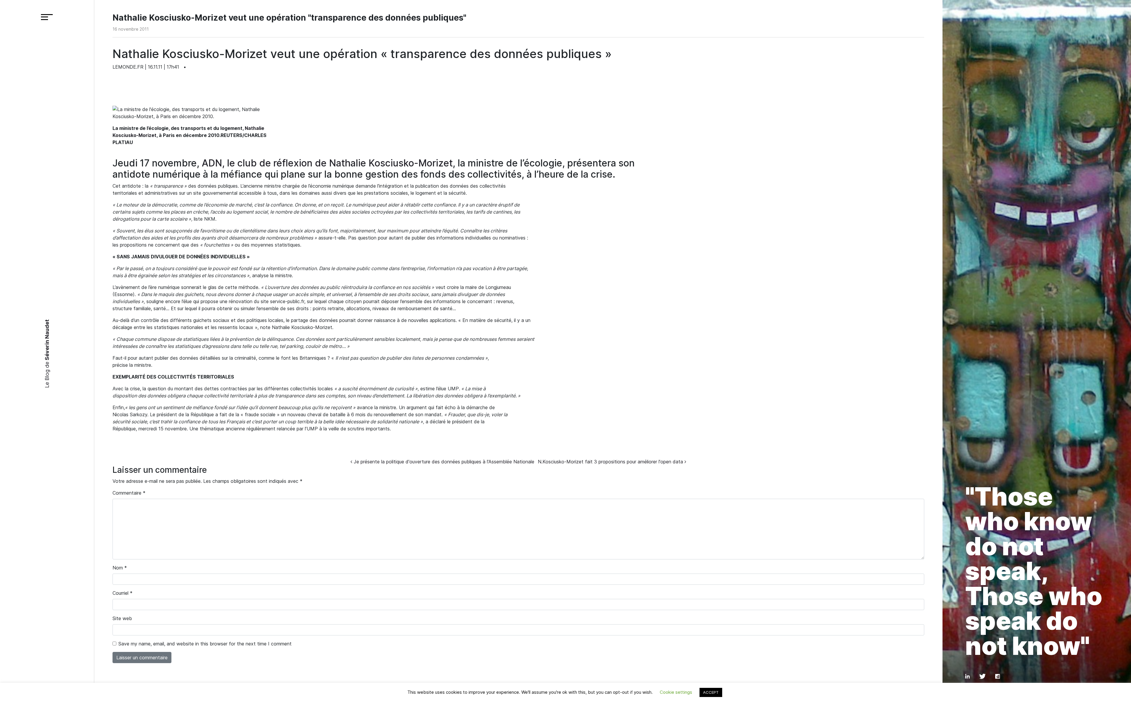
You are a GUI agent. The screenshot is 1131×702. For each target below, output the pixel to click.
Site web (122, 618)
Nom (120, 568)
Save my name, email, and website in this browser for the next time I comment (205, 644)
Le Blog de (47, 353)
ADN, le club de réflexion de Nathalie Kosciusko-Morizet (327, 163)
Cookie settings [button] (676, 692)
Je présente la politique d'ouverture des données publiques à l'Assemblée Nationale (443, 462)
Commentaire (129, 493)
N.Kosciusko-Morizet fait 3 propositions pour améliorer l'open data (611, 462)
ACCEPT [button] (711, 692)
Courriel (123, 593)
